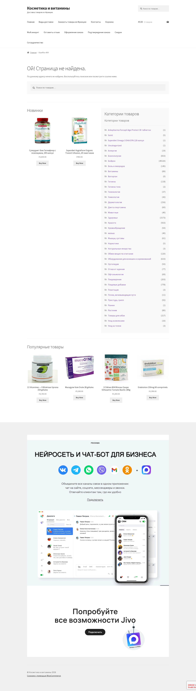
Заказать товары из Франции (72, 22)
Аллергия (112, 150)
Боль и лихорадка (116, 166)
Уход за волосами (116, 320)
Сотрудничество (35, 42)
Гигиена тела (114, 186)
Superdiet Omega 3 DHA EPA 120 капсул (126, 140)
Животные (113, 212)
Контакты (96, 22)
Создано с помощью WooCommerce (44, 675)
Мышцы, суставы (116, 238)
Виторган (112, 176)
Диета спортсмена (117, 207)
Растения (112, 310)
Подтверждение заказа (99, 32)
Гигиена (112, 181)
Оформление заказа (73, 32)
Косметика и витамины (48, 8)
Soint (110, 135)
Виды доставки (46, 22)
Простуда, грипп (116, 300)
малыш (111, 233)
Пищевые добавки (117, 284)
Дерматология (115, 202)
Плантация (113, 289)
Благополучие (114, 155)
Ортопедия (113, 264)
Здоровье (113, 217)
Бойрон (111, 161)
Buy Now (42, 163)
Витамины (113, 171)
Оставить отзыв (52, 32)
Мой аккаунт (33, 32)
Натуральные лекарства (119, 248)
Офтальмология (115, 274)
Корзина (109, 22)
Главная (30, 22)
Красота (112, 222)
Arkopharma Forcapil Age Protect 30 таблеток (129, 130)
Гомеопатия (113, 197)
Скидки (118, 32)
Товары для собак (116, 315)
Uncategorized (114, 145)
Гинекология (114, 191)
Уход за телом (114, 325)
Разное (111, 305)
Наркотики (113, 243)
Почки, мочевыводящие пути (122, 295)
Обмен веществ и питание (120, 253)
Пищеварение (114, 279)
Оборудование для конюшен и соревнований (129, 259)
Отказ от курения (116, 269)
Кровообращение (116, 228)
